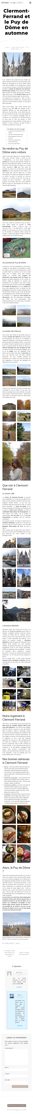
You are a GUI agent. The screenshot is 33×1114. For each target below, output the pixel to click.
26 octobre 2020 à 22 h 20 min (19, 974)
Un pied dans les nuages (9, 87)
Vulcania (23, 906)
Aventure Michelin (15, 631)
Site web (7, 1080)
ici (24, 165)
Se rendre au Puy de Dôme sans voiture (16, 131)
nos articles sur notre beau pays (19, 939)
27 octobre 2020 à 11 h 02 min (19, 997)
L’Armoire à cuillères (10, 785)
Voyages (22, 47)
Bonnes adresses (9, 943)
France (17, 47)
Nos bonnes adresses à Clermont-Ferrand (14, 140)
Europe (13, 47)
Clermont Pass (6, 108)
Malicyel (19, 972)
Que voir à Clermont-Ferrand (15, 134)
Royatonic (18, 908)
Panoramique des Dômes (16, 230)
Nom (7, 1067)
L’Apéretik (7, 794)
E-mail (7, 1073)
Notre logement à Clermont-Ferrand (15, 137)
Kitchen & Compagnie (10, 777)
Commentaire (9, 1048)
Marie (7, 47)
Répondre (19, 987)
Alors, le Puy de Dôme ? (14, 143)
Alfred (6, 767)
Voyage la (12, 3)
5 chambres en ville (17, 729)
